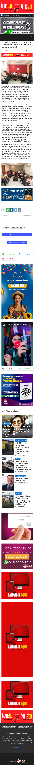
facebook (27, 254)
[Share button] (23, 210)
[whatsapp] (27, 15)
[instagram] (33, 15)
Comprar (27, 368)
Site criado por (12, 761)
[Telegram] (15, 210)
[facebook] (30, 15)
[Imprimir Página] (19, 210)
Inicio (14, 756)
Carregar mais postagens (16, 242)
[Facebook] (12, 210)
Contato (19, 756)
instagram (10, 258)
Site (10, 368)
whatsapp (10, 254)
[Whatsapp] (8, 210)
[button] (31, 37)
